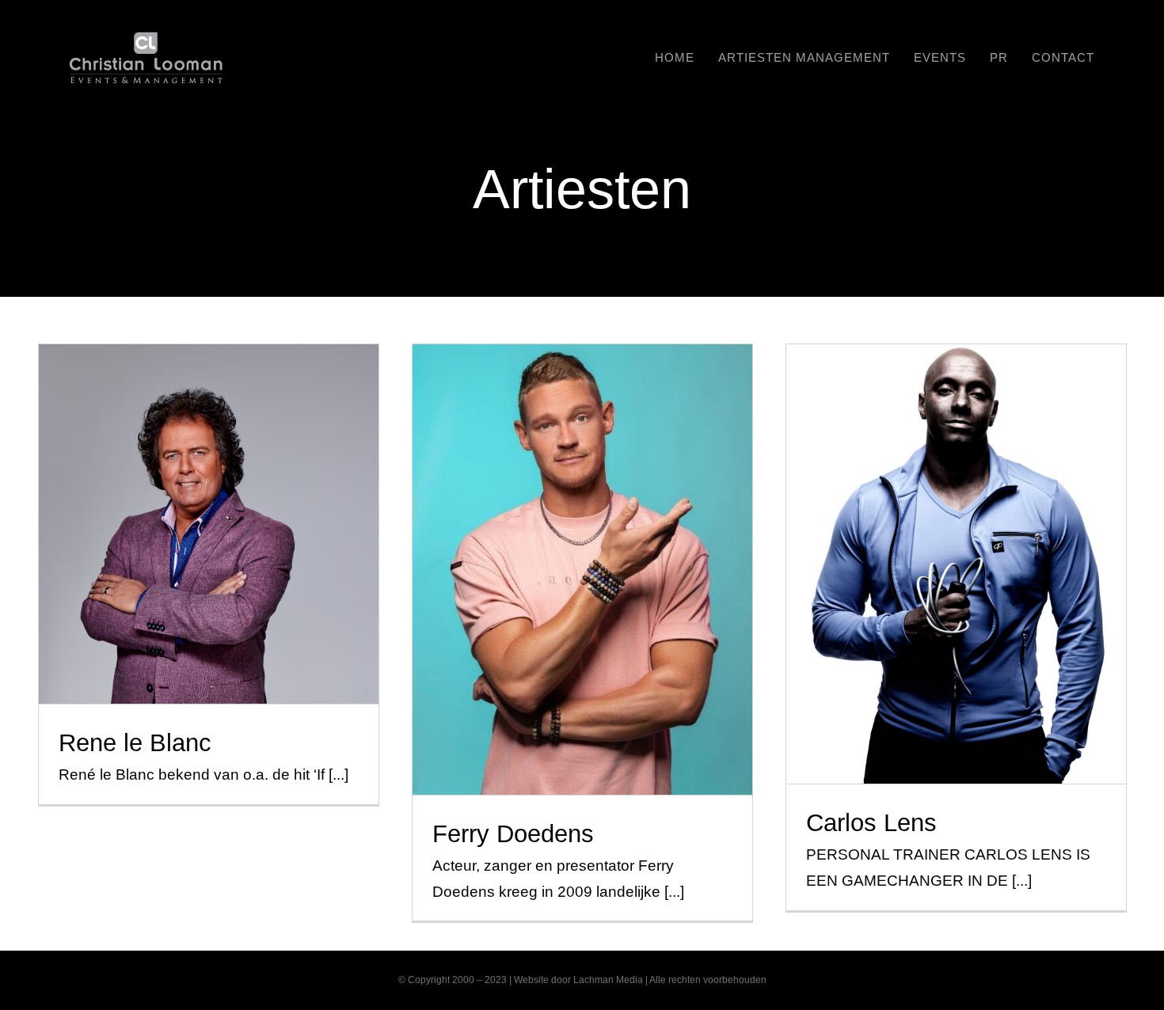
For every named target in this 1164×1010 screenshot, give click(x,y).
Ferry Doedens (582, 542)
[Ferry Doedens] (583, 569)
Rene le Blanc (209, 497)
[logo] (146, 39)
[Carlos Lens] (956, 564)
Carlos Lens (956, 536)
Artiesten (208, 552)
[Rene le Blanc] (209, 524)
